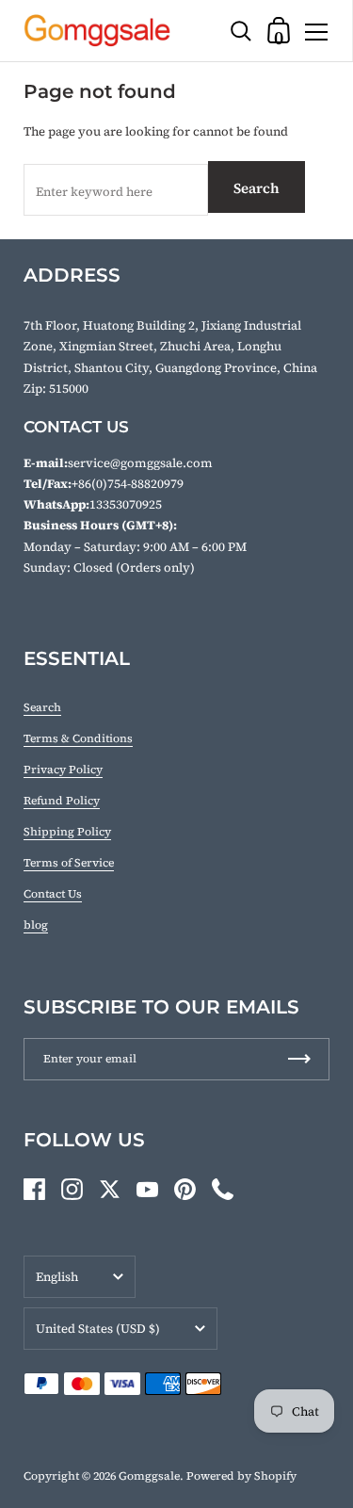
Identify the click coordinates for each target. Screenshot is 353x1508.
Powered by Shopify (241, 1476)
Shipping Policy (67, 831)
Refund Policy (62, 800)
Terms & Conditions (78, 738)
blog (36, 924)
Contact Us (53, 893)
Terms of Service (69, 862)
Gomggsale (149, 1476)
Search (256, 188)
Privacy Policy (63, 769)
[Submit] (299, 1059)
